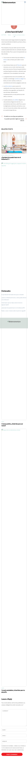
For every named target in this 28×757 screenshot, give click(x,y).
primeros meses (21, 35)
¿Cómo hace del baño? (14, 32)
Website (4, 741)
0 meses (15, 35)
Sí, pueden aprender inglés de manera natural (14, 119)
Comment (5, 711)
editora (3, 35)
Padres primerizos (9, 155)
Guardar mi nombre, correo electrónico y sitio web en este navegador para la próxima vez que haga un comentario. (13, 748)
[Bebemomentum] (13, 24)
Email (4, 735)
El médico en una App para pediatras (13, 116)
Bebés (9, 35)
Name (4, 730)
